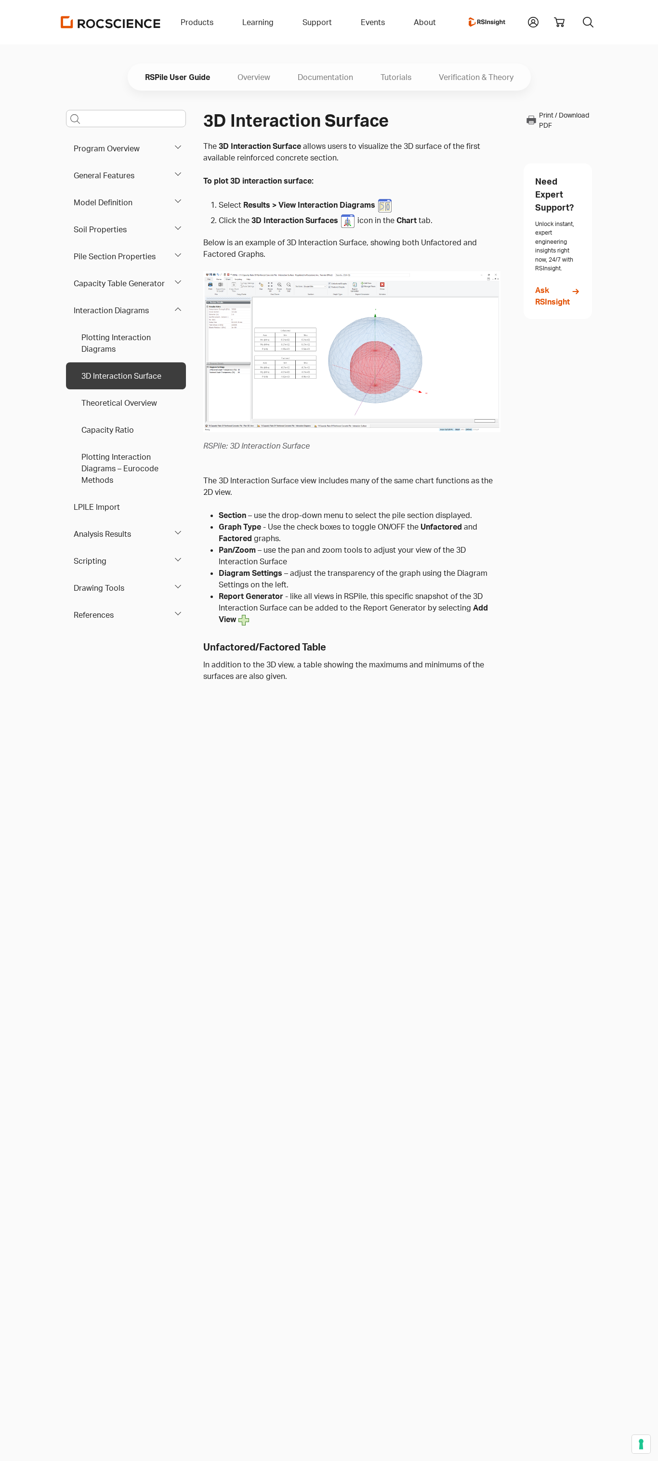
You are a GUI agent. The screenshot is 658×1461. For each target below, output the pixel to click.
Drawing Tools (99, 588)
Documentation (325, 77)
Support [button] (317, 22)
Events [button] (373, 22)
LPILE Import (97, 507)
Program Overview (107, 148)
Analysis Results (102, 534)
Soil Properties (100, 229)
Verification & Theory (476, 77)
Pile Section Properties (115, 256)
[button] (533, 21)
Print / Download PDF (564, 120)
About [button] (425, 22)
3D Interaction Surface (121, 376)
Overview (253, 77)
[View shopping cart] (559, 22)
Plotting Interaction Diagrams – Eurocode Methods (119, 468)
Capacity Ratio (107, 430)
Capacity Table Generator (119, 283)
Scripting (90, 561)
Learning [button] (258, 22)
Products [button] (197, 22)
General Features (104, 175)
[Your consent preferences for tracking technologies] (641, 1444)
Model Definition (103, 202)
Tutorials (396, 77)
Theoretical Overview (119, 403)
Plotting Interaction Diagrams (116, 343)
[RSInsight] (487, 22)
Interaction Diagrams (111, 310)
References (94, 615)
